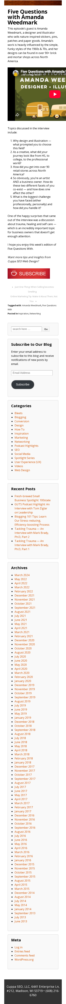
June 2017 (21, 791)
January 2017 (23, 811)
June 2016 (21, 840)
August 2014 (22, 897)
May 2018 (21, 746)
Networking (35, 313)
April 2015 (21, 885)
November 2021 (25, 599)
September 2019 (25, 697)
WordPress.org (24, 959)
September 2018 (25, 730)
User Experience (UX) (28, 462)
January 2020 (23, 681)
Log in (19, 947)
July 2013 (20, 917)
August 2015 (22, 880)
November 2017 (25, 770)
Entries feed (22, 951)
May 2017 (21, 795)
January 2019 (23, 718)
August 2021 (22, 612)
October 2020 (23, 648)
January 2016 (23, 860)
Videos (19, 466)
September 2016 (25, 828)
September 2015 (25, 876)
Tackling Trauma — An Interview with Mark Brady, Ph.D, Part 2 (32, 533)
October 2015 (23, 872)
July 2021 (20, 616)
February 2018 (24, 758)
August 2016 (22, 832)
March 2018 (22, 754)
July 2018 (20, 738)
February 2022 (24, 591)
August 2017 (22, 783)
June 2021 (21, 620)
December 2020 (24, 640)
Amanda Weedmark (31, 305)
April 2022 (21, 583)
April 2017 (21, 799)
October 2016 (23, 823)
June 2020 (21, 660)
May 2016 (21, 844)
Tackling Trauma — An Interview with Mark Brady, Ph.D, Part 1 (32, 545)
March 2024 (22, 575)
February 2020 (24, 677)
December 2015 (24, 864)
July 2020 (20, 656)
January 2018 (23, 762)
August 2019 (22, 701)
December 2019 (24, 685)
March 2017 (22, 803)
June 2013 (21, 921)
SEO (17, 450)
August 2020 (22, 652)
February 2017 (24, 807)
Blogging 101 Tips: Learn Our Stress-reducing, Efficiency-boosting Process (32, 521)
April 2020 (21, 669)
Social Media (22, 454)
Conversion (22, 421)
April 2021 (21, 628)
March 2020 (22, 673)
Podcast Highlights (26, 446)
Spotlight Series (25, 458)
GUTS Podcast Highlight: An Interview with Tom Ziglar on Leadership (32, 508)
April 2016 (21, 848)
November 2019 (25, 689)
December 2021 (24, 595)
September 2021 (25, 608)
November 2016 (25, 819)
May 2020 (21, 665)
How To (20, 429)
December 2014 (24, 893)
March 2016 (22, 852)
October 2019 (23, 693)
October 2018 (23, 726)
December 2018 (24, 722)
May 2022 (21, 579)
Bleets (19, 413)
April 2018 (21, 750)
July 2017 (20, 787)
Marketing (21, 437)
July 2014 (20, 901)
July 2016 (20, 836)
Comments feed (25, 955)
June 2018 (21, 742)
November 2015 (25, 868)
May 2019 (21, 713)
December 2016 (24, 815)
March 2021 (22, 632)
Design (19, 425)
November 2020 (25, 644)
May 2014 (21, 905)
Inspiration (23, 313)
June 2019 (21, 709)
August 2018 (22, 734)
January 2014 (23, 909)
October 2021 (23, 603)
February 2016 (24, 856)
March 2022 (22, 587)
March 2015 (22, 889)
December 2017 (24, 766)
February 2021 (24, 636)
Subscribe (22, 384)
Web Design (22, 470)
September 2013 (25, 913)
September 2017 (25, 779)
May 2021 (21, 624)
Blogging (20, 417)
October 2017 (23, 775)
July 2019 (20, 705)
